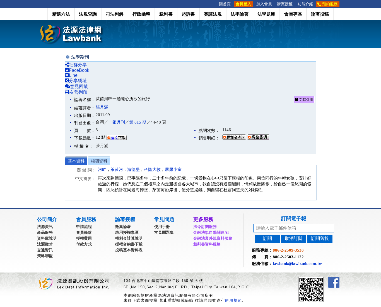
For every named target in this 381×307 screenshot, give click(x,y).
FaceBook (79, 70)
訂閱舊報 (320, 238)
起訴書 (188, 14)
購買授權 (285, 4)
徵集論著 (123, 227)
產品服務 (45, 232)
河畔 (102, 169)
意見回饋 (79, 86)
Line (73, 75)
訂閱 (267, 238)
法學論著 (240, 14)
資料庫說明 (47, 238)
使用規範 (233, 300)
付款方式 (84, 244)
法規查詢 (88, 14)
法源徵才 (45, 244)
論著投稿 (320, 14)
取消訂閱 (294, 238)
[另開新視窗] (321, 279)
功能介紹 (305, 4)
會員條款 (84, 232)
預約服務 (330, 4)
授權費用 (84, 238)
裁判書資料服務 (207, 244)
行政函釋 (141, 14)
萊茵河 (116, 169)
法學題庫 (266, 14)
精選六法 (61, 14)
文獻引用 (305, 99)
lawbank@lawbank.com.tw (297, 263)
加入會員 (264, 4)
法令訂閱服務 (205, 227)
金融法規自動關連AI (211, 232)
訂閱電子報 (293, 218)
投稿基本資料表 (129, 250)
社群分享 (78, 64)
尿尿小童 (173, 169)
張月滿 (102, 107)
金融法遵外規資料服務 (212, 238)
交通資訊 (45, 250)
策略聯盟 (45, 256)
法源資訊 (45, 227)
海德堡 (133, 169)
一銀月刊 (116, 122)
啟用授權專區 (127, 232)
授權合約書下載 (129, 244)
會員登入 (243, 4)
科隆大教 (152, 169)
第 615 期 (137, 122)
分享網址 (78, 80)
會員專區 (293, 14)
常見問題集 (164, 232)
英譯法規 (213, 14)
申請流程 (84, 227)
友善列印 (78, 92)
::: (214, 4)
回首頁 (225, 4)
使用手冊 (162, 227)
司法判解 (115, 14)
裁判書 (166, 14)
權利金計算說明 (129, 238)
